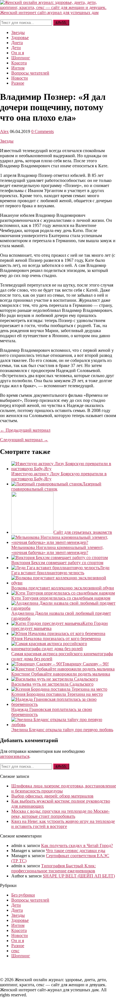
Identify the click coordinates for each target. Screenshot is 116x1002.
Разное (17, 83)
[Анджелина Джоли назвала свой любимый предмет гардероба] (63, 608)
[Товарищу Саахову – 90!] (36, 663)
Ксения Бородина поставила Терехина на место (57, 694)
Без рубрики (23, 895)
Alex (4, 131)
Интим (17, 68)
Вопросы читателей (30, 73)
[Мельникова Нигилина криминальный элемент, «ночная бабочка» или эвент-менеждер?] (63, 542)
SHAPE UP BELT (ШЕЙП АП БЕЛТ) (79, 875)
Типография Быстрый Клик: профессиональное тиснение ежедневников (53, 868)
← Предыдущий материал (25, 430)
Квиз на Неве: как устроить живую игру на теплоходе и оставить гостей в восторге (63, 824)
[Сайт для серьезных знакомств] (32, 532)
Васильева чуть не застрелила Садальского (52, 684)
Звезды (18, 32)
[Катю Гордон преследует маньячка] (46, 623)
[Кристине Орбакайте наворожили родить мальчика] (63, 669)
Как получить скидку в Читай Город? (77, 845)
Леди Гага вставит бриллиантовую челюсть (60, 570)
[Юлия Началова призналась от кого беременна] (58, 633)
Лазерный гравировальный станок (56, 486)
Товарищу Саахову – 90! (85, 663)
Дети (16, 47)
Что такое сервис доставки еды (75, 850)
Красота (19, 62)
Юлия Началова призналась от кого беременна (56, 638)
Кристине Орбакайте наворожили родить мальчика (60, 674)
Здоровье (20, 37)
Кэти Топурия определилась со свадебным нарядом (60, 598)
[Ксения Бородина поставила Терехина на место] (59, 689)
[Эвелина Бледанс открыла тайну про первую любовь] (63, 724)
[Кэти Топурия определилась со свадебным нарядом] (63, 593)
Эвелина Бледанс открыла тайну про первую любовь (62, 729)
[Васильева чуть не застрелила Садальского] (54, 679)
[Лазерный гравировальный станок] (46, 483)
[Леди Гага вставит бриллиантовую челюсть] (55, 567)
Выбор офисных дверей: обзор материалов (52, 796)
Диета (17, 42)
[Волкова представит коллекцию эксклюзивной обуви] (63, 582)
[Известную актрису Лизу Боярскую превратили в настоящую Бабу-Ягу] (63, 468)
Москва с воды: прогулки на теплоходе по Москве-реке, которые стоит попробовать (60, 814)
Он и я (17, 52)
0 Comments (42, 131)
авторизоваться (14, 756)
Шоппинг (20, 57)
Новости (19, 78)
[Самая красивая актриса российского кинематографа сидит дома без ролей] (63, 648)
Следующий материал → (24, 439)
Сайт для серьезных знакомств (82, 532)
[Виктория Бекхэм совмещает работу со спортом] (59, 557)
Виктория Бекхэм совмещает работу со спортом (57, 562)
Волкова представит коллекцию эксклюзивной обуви (62, 588)
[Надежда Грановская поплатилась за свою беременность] (63, 704)
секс (15, 950)
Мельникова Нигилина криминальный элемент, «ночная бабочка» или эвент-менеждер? (57, 550)
